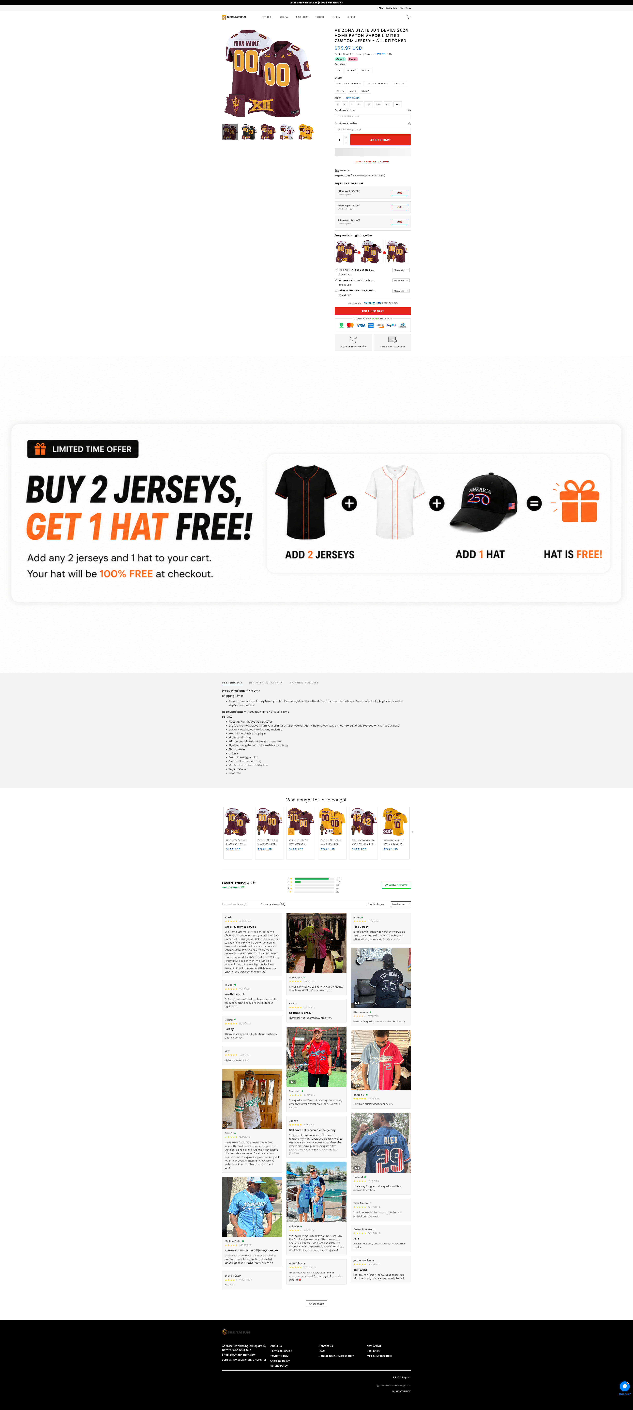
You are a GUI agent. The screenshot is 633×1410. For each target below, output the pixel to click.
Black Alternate (377, 83)
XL (359, 104)
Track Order (405, 8)
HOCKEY (335, 17)
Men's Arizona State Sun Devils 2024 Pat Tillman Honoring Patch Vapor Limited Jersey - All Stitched (363, 842)
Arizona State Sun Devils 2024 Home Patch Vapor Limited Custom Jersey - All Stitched (363, 270)
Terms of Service (281, 1351)
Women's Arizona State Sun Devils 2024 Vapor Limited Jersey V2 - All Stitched (395, 842)
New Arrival (374, 1346)
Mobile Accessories (379, 1356)
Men (339, 70)
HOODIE (320, 17)
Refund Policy (279, 1366)
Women (351, 70)
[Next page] (312, 73)
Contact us (391, 8)
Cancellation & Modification (336, 1356)
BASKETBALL (302, 17)
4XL (388, 104)
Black (365, 91)
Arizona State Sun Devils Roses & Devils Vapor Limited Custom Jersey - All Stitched (300, 842)
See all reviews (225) (234, 887)
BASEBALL (285, 17)
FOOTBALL (267, 17)
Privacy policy (279, 1356)
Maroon (399, 83)
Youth (366, 70)
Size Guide (352, 98)
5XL (398, 104)
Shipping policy (280, 1361)
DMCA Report (402, 1377)
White (340, 91)
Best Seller (373, 1351)
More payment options (373, 161)
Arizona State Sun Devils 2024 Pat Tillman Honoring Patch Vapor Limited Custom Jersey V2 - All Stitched (332, 842)
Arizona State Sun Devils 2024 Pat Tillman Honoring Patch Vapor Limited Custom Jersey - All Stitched (357, 290)
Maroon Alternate (349, 83)
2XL (368, 104)
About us (276, 1346)
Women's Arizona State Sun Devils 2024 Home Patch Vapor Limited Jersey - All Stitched (357, 280)
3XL (378, 104)
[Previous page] (224, 73)
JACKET (351, 17)
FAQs (380, 8)
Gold (353, 91)
